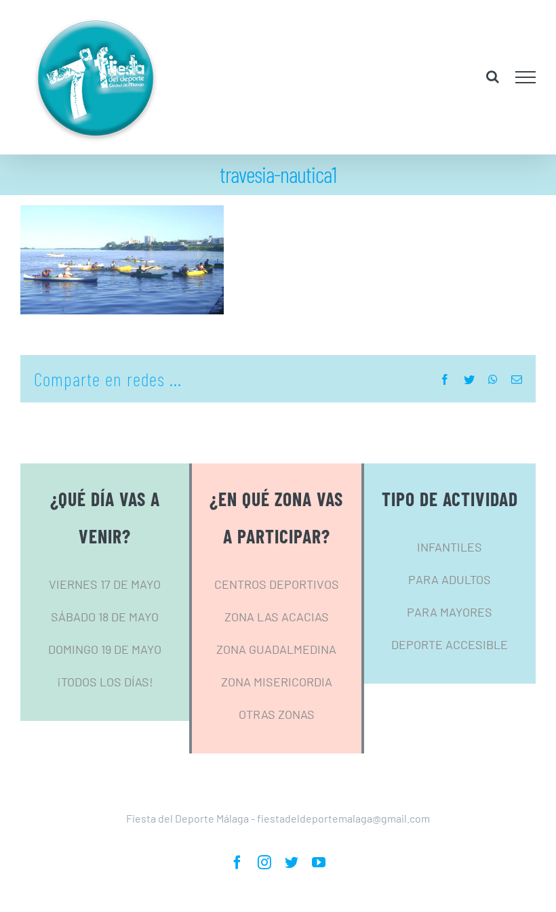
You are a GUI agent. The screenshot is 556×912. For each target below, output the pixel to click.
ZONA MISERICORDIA (276, 681)
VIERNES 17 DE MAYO (105, 584)
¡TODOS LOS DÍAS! (105, 681)
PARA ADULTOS (449, 579)
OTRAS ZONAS (277, 714)
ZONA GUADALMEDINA (276, 649)
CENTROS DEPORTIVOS (276, 584)
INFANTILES (449, 546)
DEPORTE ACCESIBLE (449, 644)
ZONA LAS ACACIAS (276, 616)
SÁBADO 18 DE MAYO (105, 616)
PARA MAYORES (449, 611)
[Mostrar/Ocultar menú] (525, 77)
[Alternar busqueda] (492, 76)
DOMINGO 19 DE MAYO (104, 649)
